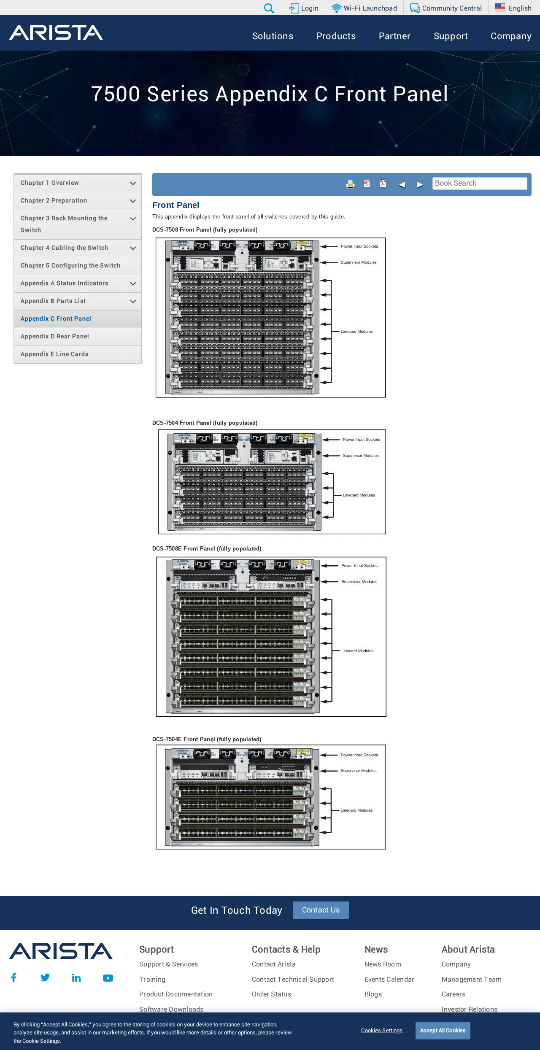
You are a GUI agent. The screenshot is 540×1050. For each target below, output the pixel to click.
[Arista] (55, 32)
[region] (270, 1031)
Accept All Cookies (443, 1030)
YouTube (108, 977)
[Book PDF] (367, 184)
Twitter (45, 977)
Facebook (13, 977)
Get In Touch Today (237, 911)
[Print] (351, 184)
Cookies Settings (381, 1030)
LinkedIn (76, 977)
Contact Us (321, 910)
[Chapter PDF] (383, 184)
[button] (270, 8)
